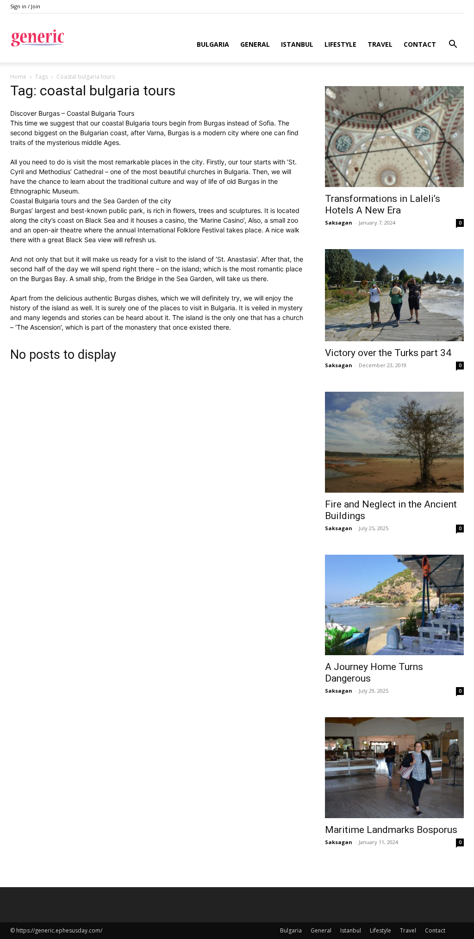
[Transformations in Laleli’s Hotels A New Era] (394, 136)
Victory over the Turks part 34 (388, 352)
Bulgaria (213, 44)
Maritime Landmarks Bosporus (391, 829)
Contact (420, 44)
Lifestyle (340, 44)
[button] (453, 45)
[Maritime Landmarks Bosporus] (394, 767)
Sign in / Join (25, 6)
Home (18, 77)
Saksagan (338, 222)
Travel (380, 44)
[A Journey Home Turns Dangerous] (394, 605)
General (255, 44)
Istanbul (297, 44)
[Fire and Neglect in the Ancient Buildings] (394, 442)
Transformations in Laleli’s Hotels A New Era (382, 204)
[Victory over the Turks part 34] (394, 295)
